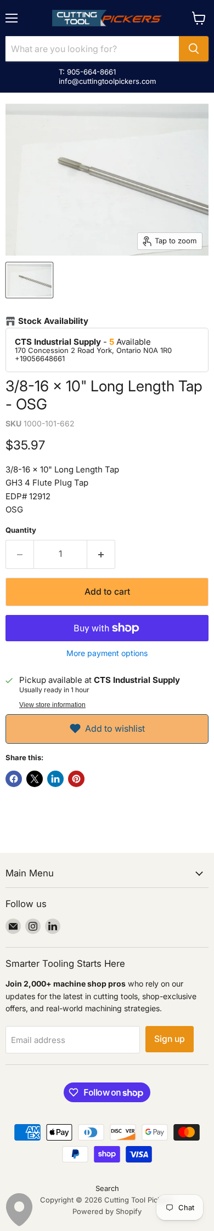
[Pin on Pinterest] (76, 779)
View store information (52, 705)
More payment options (107, 653)
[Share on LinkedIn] (55, 779)
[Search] (194, 48)
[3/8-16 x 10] (29, 280)
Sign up (169, 1039)
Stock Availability (53, 321)
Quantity (20, 530)
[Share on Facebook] (13, 779)
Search (107, 1188)
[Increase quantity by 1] (101, 554)
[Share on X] (34, 779)
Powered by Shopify (107, 1211)
